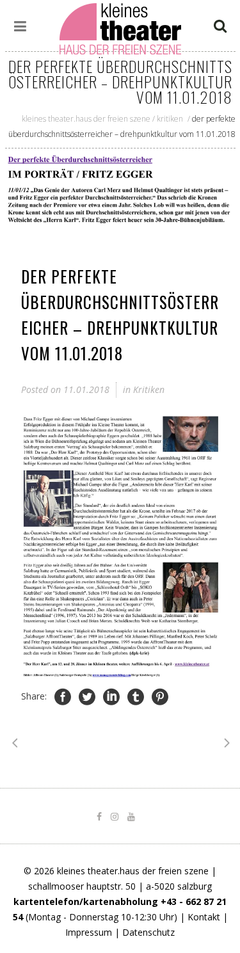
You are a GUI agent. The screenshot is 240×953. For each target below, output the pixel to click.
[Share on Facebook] (62, 697)
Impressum (88, 932)
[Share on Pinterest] (160, 697)
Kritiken (170, 118)
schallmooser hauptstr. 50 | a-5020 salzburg (120, 886)
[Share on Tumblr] (135, 697)
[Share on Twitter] (87, 697)
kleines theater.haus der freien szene (86, 118)
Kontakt (204, 917)
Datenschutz (148, 932)
